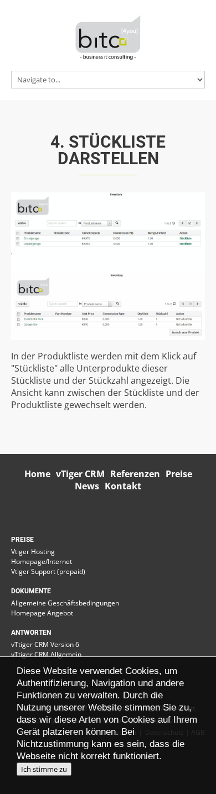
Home (37, 474)
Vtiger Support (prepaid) (48, 571)
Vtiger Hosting (33, 551)
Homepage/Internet (41, 561)
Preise (179, 474)
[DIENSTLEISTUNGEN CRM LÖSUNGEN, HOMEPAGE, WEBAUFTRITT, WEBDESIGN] (108, 36)
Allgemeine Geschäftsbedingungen (65, 603)
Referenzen (135, 474)
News (87, 486)
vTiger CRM (80, 474)
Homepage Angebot (42, 613)
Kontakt (123, 486)
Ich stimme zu (44, 769)
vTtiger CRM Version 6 (45, 644)
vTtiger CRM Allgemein (46, 654)
